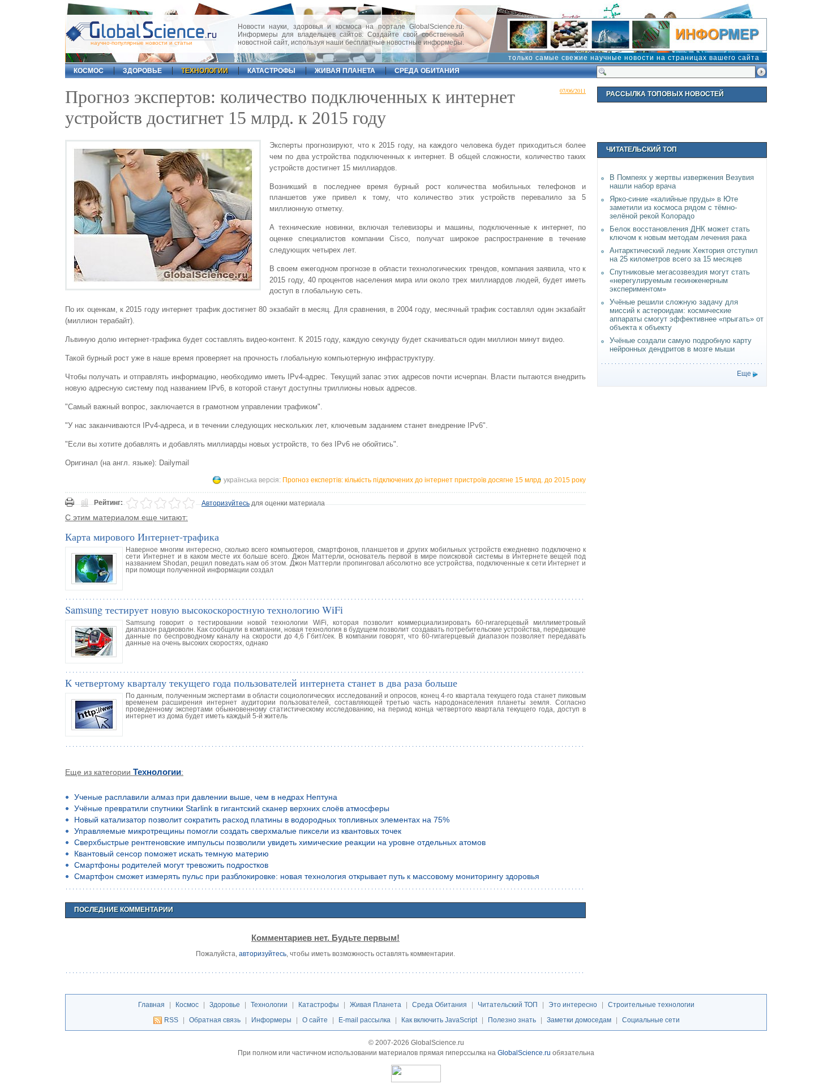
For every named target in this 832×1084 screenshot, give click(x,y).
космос (89, 71)
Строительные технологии (651, 1005)
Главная (151, 1005)
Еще (744, 374)
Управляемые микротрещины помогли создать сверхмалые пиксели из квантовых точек (237, 831)
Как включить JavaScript (439, 1020)
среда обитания (427, 71)
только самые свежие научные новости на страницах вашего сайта (634, 58)
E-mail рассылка (364, 1020)
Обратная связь (215, 1020)
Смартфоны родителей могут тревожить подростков (171, 864)
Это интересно (572, 1005)
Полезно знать (512, 1020)
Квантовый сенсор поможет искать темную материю (171, 853)
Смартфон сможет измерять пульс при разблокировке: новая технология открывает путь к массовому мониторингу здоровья (306, 876)
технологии (204, 71)
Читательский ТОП (508, 1005)
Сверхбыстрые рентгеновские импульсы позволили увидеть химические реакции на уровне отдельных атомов (280, 842)
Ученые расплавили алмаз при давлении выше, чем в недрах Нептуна (205, 797)
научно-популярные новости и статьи (141, 43)
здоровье (142, 71)
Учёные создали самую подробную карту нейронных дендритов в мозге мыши (681, 344)
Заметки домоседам (579, 1020)
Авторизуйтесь (225, 503)
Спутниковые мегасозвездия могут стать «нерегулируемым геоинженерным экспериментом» (680, 280)
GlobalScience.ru (524, 1053)
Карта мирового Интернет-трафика (142, 536)
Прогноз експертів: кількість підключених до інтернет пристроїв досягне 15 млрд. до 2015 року (434, 480)
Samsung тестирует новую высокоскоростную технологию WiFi (204, 609)
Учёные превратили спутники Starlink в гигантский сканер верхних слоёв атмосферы (231, 808)
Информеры (271, 1020)
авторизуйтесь (262, 954)
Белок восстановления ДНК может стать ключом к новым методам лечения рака (680, 233)
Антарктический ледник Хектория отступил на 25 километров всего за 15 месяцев (684, 254)
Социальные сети (651, 1020)
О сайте (315, 1020)
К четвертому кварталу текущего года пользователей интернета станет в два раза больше (261, 682)
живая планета (345, 71)
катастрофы (271, 71)
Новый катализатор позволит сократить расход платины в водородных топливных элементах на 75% (261, 819)
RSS (171, 1020)
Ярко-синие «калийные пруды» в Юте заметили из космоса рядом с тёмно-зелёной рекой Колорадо (674, 207)
